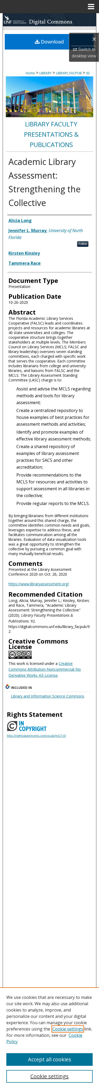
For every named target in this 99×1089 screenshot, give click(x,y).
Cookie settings (67, 1029)
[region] (49, 1038)
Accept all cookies (49, 1059)
